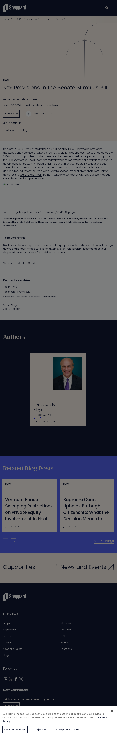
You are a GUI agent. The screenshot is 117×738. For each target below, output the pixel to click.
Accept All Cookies (67, 729)
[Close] (112, 711)
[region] (58, 722)
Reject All (41, 729)
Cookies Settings (15, 729)
